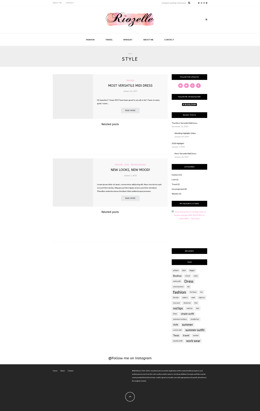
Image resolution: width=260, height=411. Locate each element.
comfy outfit (177, 281)
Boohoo (177, 275)
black (184, 270)
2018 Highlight (178, 143)
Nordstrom (187, 303)
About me (57, 3)
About (62, 371)
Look (126, 164)
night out (202, 297)
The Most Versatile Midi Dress (184, 123)
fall (188, 286)
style (175, 324)
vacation (196, 335)
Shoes (175, 314)
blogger (192, 270)
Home (55, 371)
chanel (187, 276)
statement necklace (180, 319)
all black (175, 270)
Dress (188, 281)
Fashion (90, 39)
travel (186, 335)
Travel (109, 39)
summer (187, 324)
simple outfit (187, 313)
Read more (130, 110)
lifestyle (176, 297)
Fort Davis (193, 292)
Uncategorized (138, 164)
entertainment (178, 286)
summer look (177, 330)
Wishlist (127, 39)
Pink (195, 303)
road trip (189, 308)
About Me (148, 39)
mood (193, 297)
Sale (197, 308)
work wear (193, 341)
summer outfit (194, 330)
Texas (176, 335)
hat (201, 292)
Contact (70, 3)
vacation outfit (177, 341)
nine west (176, 303)
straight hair (195, 319)
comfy (196, 276)
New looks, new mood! (130, 170)
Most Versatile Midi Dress (130, 85)
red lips (178, 308)
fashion (179, 292)
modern (185, 297)
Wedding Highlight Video (185, 133)
